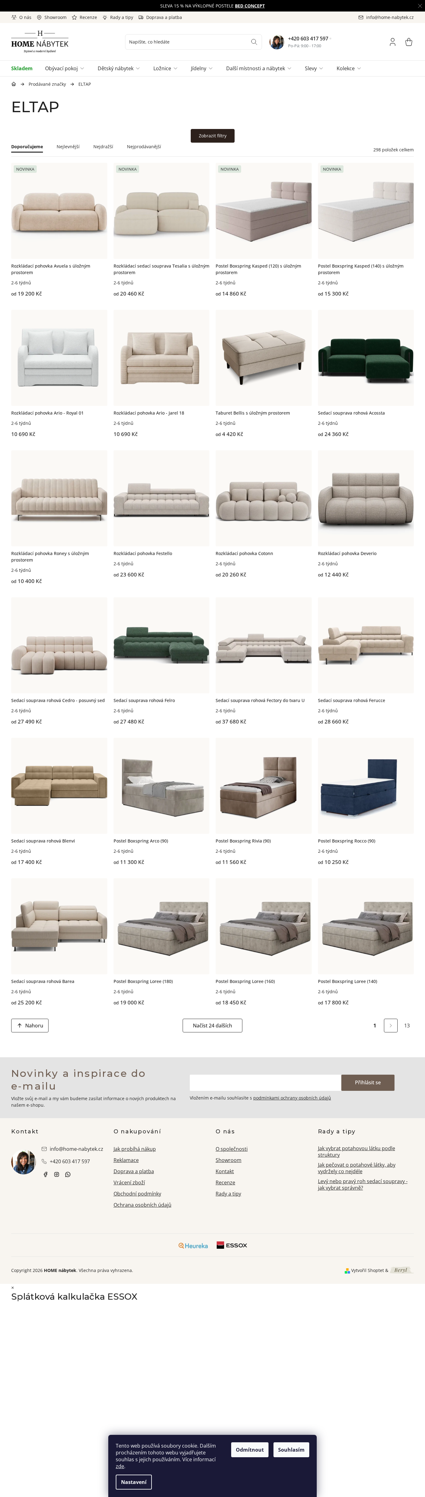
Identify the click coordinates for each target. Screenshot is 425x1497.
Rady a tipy (121, 17)
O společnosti (232, 1149)
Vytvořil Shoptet (367, 1270)
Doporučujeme (27, 146)
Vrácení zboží (129, 1182)
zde (120, 1466)
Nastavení (134, 1482)
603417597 (67, 1174)
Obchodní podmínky (137, 1193)
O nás (25, 17)
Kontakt (225, 1171)
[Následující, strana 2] (391, 1025)
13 (407, 1025)
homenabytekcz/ (56, 1174)
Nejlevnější (68, 146)
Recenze (88, 17)
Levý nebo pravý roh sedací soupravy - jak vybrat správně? (363, 1184)
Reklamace (126, 1160)
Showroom (55, 17)
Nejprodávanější (144, 146)
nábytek (45, 1174)
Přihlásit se (368, 1082)
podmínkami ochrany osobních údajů (292, 1098)
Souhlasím (291, 1449)
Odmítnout (250, 1449)
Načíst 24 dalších (212, 1025)
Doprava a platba (164, 17)
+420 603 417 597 (308, 38)
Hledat (254, 42)
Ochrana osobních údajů (142, 1204)
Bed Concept (250, 6)
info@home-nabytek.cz (76, 1149)
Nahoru (34, 1025)
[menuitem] (25, 68)
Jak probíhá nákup (135, 1149)
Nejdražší (103, 146)
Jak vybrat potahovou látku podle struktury (356, 1151)
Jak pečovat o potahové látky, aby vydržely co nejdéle (356, 1168)
